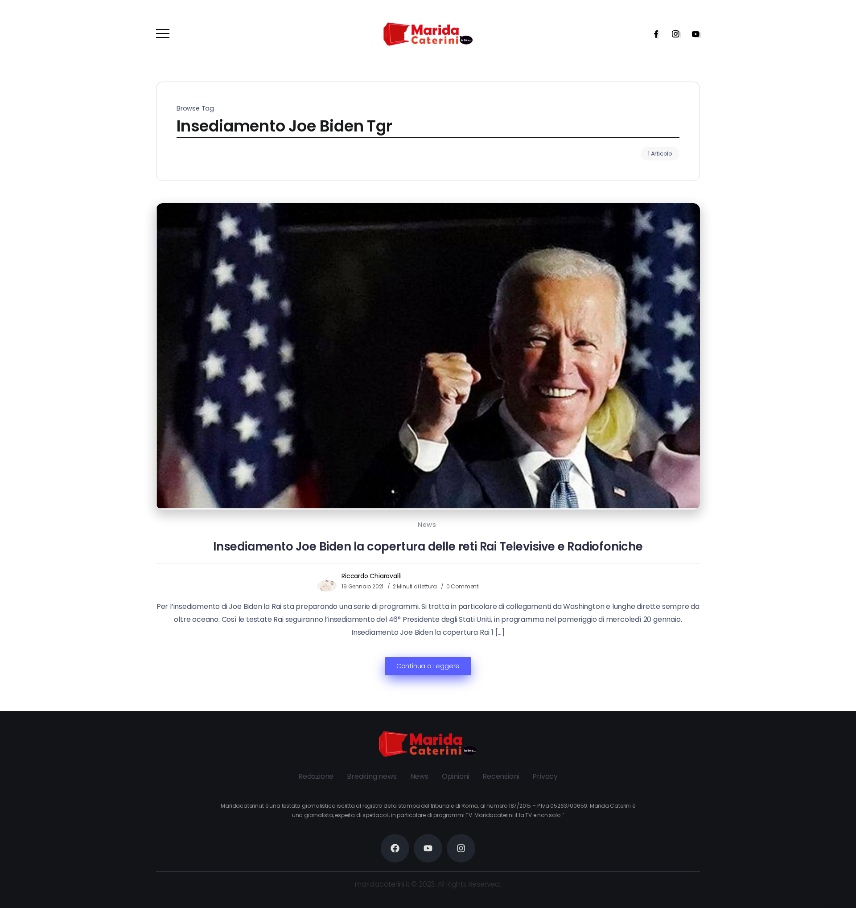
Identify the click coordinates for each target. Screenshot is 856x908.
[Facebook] (653, 33)
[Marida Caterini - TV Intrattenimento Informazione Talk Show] (428, 34)
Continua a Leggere (428, 665)
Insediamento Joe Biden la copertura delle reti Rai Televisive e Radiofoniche (428, 546)
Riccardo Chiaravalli (371, 575)
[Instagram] (673, 33)
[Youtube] (693, 33)
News (427, 524)
